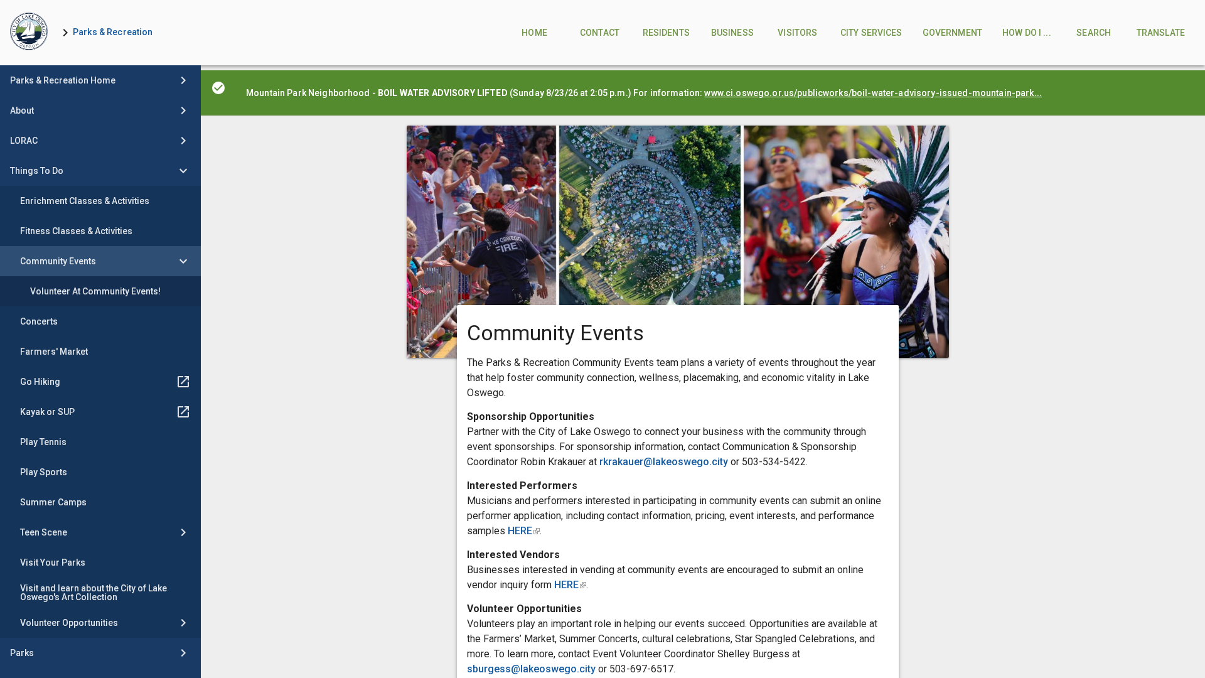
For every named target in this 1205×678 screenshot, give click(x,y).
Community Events (58, 261)
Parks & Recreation (113, 32)
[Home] (29, 33)
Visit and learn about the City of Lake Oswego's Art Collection (93, 592)
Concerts (39, 321)
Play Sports (43, 472)
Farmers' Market (54, 352)
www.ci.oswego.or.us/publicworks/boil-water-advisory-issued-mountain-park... (873, 93)
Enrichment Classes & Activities (84, 201)
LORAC (24, 141)
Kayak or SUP (47, 412)
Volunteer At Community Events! (95, 291)
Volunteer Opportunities (69, 623)
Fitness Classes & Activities (76, 231)
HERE (524, 531)
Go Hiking (40, 382)
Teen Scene (43, 532)
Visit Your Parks (52, 562)
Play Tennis (43, 442)
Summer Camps (53, 502)
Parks (22, 653)
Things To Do (36, 171)
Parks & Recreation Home (62, 80)
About (22, 110)
